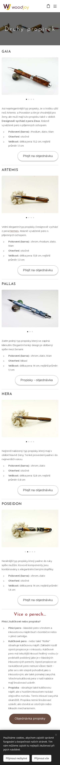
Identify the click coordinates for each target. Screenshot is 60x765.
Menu (55, 6)
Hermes (14, 231)
